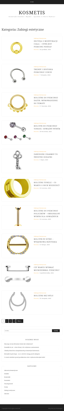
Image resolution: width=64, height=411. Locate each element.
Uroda (6, 387)
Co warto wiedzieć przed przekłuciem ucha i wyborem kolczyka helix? (24, 357)
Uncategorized (8, 383)
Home (32, 1)
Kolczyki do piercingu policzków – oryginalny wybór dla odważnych (47, 213)
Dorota (36, 49)
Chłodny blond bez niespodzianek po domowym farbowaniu (21, 350)
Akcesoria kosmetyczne (11, 370)
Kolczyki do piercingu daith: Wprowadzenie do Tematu (46, 100)
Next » (20, 321)
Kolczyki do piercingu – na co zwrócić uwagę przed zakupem (22, 354)
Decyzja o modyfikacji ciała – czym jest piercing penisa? (46, 44)
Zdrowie (6, 393)
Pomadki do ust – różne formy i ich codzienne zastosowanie (21, 347)
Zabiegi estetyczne (40, 38)
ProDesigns (59, 408)
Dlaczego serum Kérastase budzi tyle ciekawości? (18, 344)
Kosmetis (32, 12)
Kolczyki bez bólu (43, 296)
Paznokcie (7, 380)
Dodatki (6, 373)
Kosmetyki (7, 377)
